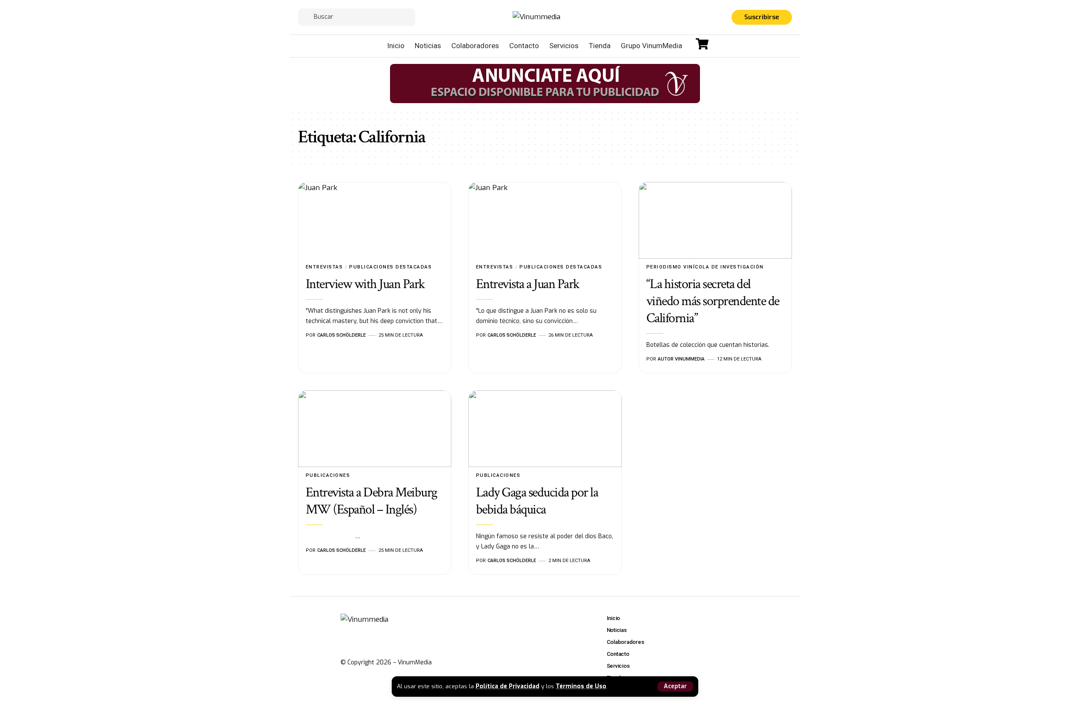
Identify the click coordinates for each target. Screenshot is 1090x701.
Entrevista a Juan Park (527, 284)
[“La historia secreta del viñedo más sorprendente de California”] (715, 220)
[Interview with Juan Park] (374, 220)
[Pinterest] (714, 18)
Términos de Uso (581, 686)
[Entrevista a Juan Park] (545, 220)
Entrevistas (324, 267)
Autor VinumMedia (681, 359)
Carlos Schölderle (341, 335)
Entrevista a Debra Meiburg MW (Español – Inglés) (371, 501)
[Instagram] (704, 18)
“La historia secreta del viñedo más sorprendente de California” (712, 301)
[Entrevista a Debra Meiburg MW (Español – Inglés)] (374, 428)
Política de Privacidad (507, 686)
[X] (693, 18)
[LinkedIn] (724, 18)
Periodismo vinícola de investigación (705, 267)
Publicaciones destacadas (390, 267)
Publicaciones (328, 475)
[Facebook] (683, 18)
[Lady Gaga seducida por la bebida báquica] (545, 428)
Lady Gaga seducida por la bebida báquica (537, 501)
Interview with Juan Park (365, 284)
